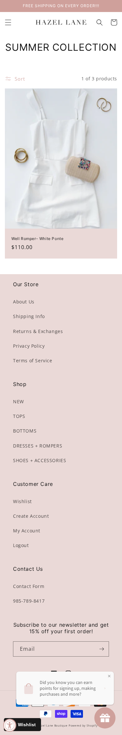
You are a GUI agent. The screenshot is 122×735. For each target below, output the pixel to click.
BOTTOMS (24, 431)
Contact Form (28, 586)
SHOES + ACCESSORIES (39, 460)
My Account (26, 531)
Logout (21, 545)
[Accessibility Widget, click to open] (9, 725)
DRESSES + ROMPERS (37, 446)
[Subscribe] (101, 649)
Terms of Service (32, 360)
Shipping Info (29, 316)
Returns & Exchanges (38, 331)
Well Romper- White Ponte (37, 238)
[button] (8, 22)
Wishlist (22, 501)
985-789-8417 (29, 601)
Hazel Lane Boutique (52, 725)
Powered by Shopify (83, 725)
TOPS (19, 416)
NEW (18, 401)
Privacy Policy (29, 346)
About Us (23, 302)
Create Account (31, 516)
